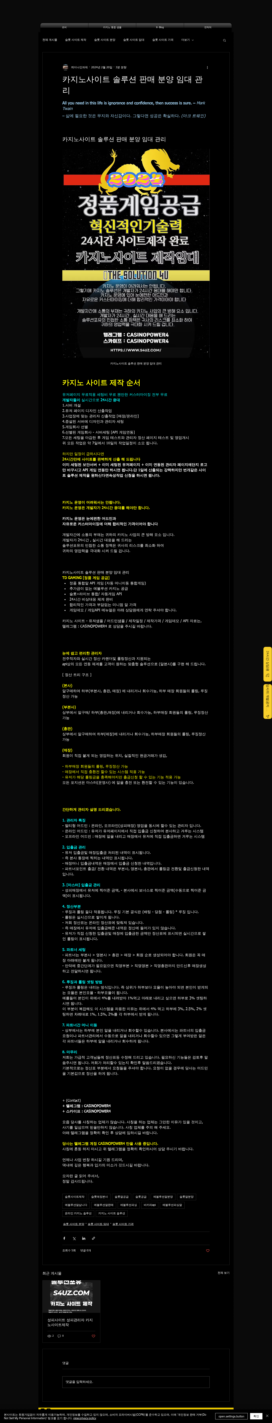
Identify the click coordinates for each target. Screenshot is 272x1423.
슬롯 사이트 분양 (104, 40)
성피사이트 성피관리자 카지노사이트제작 (70, 1322)
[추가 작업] (207, 67)
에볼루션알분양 (163, 1196)
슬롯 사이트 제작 (75, 40)
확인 (256, 1416)
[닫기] (267, 1416)
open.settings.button (231, 1416)
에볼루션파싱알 (172, 1205)
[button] (224, 40)
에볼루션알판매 (103, 1205)
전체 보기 (224, 1273)
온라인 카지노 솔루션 (78, 1213)
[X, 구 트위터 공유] (74, 1238)
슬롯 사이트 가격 (162, 40)
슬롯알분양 (187, 1196)
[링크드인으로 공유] (84, 1238)
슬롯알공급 (122, 1196)
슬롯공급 (141, 1196)
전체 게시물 (49, 40)
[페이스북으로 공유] (64, 1238)
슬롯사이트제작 (74, 1196)
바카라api (150, 1205)
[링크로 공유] (93, 1238)
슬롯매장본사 (99, 1196)
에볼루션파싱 (128, 1205)
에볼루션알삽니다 (76, 1205)
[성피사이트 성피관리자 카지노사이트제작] (71, 1297)
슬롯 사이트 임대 (133, 40)
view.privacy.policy (84, 1418)
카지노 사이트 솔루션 (111, 1213)
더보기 (185, 40)
